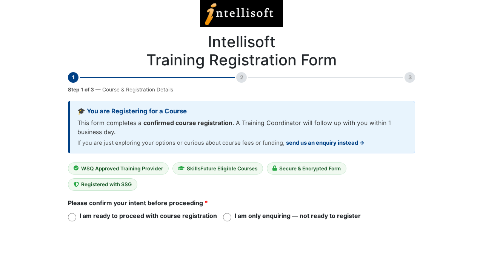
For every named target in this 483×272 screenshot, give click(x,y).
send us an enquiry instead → (325, 142)
